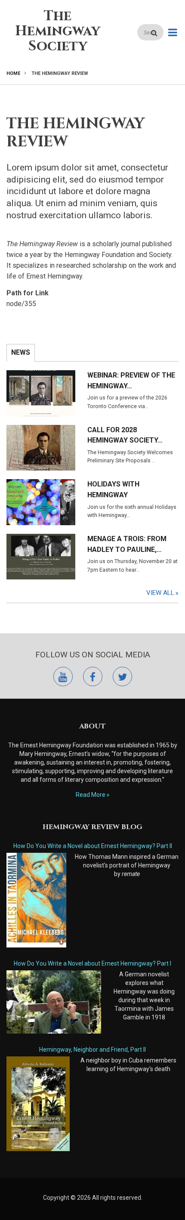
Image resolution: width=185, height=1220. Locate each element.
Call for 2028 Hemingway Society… (125, 435)
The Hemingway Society (57, 31)
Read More (90, 794)
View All (160, 593)
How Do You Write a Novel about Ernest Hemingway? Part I (92, 963)
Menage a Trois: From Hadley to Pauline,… (126, 544)
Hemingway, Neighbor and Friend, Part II (92, 1049)
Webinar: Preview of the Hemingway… (131, 380)
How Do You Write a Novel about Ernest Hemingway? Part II (92, 845)
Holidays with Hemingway (113, 489)
